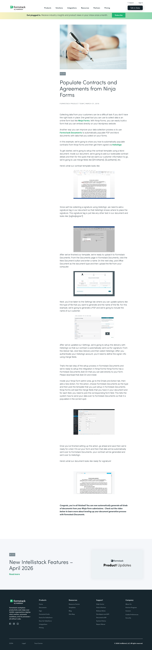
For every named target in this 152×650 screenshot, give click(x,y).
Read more (14, 574)
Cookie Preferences (132, 614)
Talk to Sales (135, 8)
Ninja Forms (84, 120)
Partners (96, 8)
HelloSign (117, 145)
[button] (47, 7)
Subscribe (119, 15)
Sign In (141, 3)
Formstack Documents (71, 132)
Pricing (107, 8)
